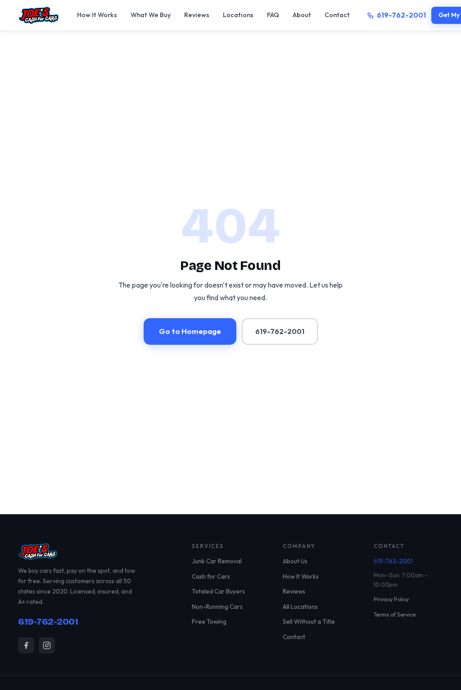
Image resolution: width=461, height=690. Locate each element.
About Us (295, 561)
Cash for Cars (211, 576)
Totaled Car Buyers (218, 591)
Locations (238, 15)
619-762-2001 (401, 14)
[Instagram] (47, 645)
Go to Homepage (190, 331)
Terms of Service (395, 614)
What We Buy (151, 15)
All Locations (300, 607)
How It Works (97, 15)
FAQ (273, 15)
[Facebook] (26, 645)
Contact (337, 15)
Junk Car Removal (217, 561)
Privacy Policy (391, 599)
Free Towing (209, 621)
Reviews (196, 15)
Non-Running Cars (217, 607)
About (302, 15)
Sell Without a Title (309, 621)
